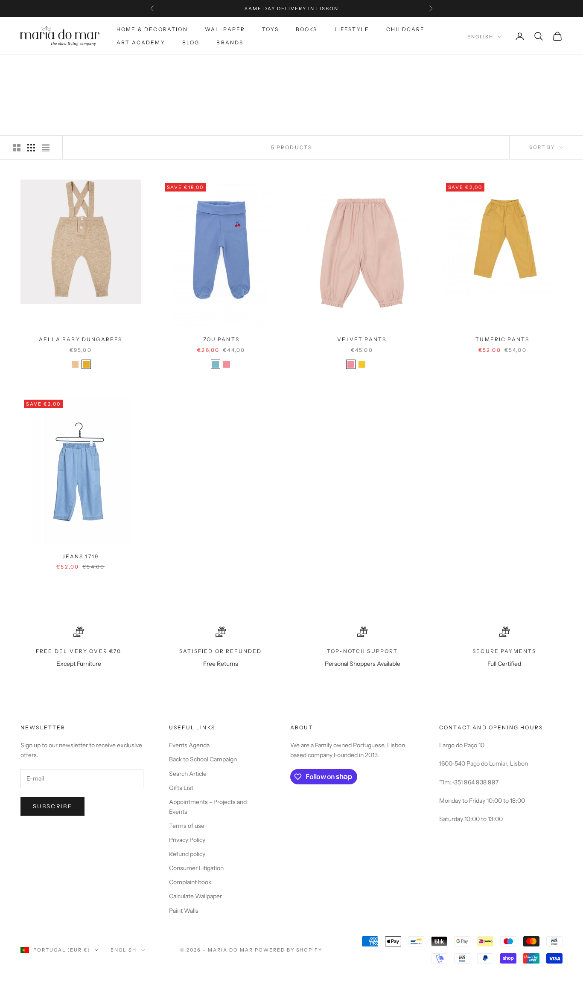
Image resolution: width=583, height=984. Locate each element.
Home (28, 67)
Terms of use (186, 826)
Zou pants (221, 339)
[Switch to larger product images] (16, 147)
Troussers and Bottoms (105, 67)
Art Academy (141, 42)
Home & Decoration (152, 29)
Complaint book (190, 882)
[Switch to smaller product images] (31, 147)
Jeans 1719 (80, 556)
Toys (270, 29)
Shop (52, 67)
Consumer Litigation (196, 868)
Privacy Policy (187, 840)
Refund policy (187, 854)
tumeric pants (502, 339)
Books (307, 29)
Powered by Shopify (289, 950)
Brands (229, 42)
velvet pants (361, 339)
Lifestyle (352, 29)
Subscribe (52, 806)
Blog (191, 42)
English (480, 37)
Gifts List (181, 788)
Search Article (188, 774)
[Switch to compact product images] (46, 147)
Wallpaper (225, 29)
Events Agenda (189, 745)
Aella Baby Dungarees (80, 339)
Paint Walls (183, 910)
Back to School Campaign (203, 759)
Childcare (405, 29)
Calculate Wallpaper (195, 896)
